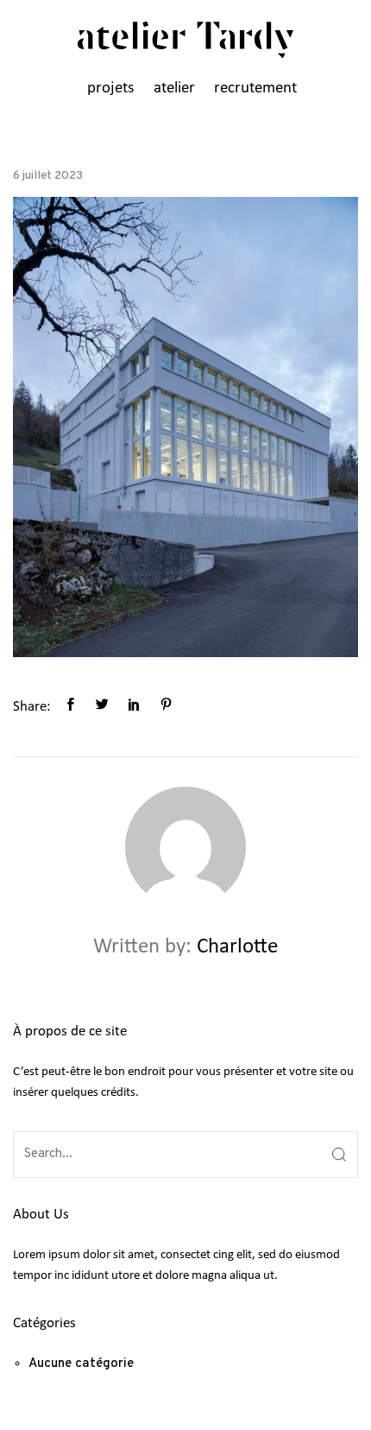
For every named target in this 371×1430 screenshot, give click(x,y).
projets (110, 88)
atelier (174, 88)
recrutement (255, 88)
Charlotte (237, 947)
